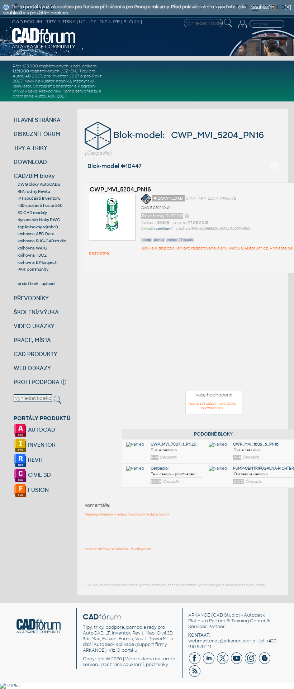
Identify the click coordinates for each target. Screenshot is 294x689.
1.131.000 (21, 70)
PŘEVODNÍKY (31, 298)
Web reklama (139, 659)
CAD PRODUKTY (35, 354)
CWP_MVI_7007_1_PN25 (173, 444)
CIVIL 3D (39, 474)
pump (147, 240)
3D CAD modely (32, 212)
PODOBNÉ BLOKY (213, 434)
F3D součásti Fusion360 (40, 205)
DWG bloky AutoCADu (39, 184)
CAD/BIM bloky (34, 175)
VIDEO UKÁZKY (34, 326)
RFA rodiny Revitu (34, 191)
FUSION (38, 489)
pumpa (159, 240)
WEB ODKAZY (32, 368)
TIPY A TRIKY (30, 147)
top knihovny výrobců (38, 226)
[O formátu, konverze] (186, 215)
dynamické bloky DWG (39, 219)
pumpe (172, 240)
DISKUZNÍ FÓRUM (37, 133)
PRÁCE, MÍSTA (32, 340)
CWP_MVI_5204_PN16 (120, 189)
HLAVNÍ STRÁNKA (37, 120)
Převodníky (50, 91)
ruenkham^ (164, 229)
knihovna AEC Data (36, 233)
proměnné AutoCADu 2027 (40, 96)
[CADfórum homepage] (43, 48)
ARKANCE (199, 615)
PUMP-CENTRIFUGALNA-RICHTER (263, 468)
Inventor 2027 (65, 76)
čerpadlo (187, 240)
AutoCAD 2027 (27, 76)
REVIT (35, 459)
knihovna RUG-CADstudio (42, 240)
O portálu (127, 650)
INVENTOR (41, 444)
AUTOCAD (41, 429)
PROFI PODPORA (37, 382)
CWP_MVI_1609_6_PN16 (256, 444)
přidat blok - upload (36, 283)
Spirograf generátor (53, 86)
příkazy (91, 91)
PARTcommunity (33, 269)
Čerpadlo (159, 468)
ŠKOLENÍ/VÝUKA (36, 312)
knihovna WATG (32, 248)
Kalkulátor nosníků (53, 81)
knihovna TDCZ (32, 255)
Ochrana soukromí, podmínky (135, 664)
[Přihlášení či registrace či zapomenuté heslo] (242, 28)
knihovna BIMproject (37, 262)
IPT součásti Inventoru (39, 198)
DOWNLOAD (30, 161)
